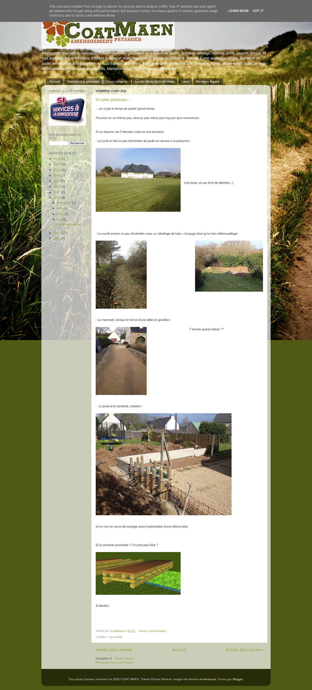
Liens (185, 81)
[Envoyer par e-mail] (175, 631)
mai (60, 219)
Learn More (238, 11)
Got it (258, 11)
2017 (57, 192)
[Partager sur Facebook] (187, 631)
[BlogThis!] (179, 631)
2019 (57, 181)
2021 (57, 170)
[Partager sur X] (183, 631)
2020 (57, 175)
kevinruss (209, 679)
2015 (57, 232)
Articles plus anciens (244, 649)
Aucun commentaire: (153, 631)
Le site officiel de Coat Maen (154, 81)
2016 (57, 197)
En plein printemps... (113, 100)
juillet (61, 214)
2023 (57, 164)
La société (115, 637)
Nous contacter (117, 81)
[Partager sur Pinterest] (191, 631)
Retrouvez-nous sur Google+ (115, 662)
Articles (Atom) (124, 658)
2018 (57, 186)
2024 (57, 158)
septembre (64, 202)
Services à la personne (83, 81)
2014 (57, 238)
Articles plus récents (114, 649)
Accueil (55, 81)
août (60, 208)
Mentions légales (208, 81)
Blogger (238, 679)
